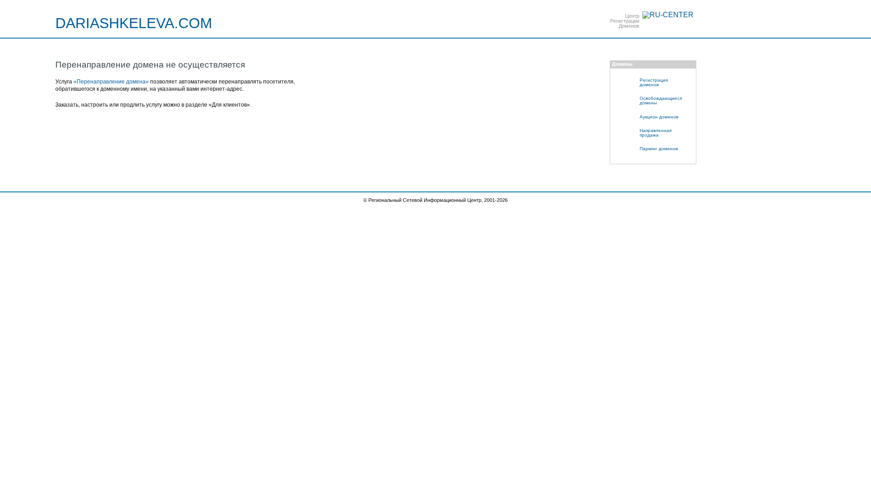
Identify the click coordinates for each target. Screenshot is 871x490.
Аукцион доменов (659, 116)
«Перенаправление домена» (111, 81)
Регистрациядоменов (654, 82)
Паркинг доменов (659, 148)
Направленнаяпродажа (655, 132)
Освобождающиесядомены (661, 100)
